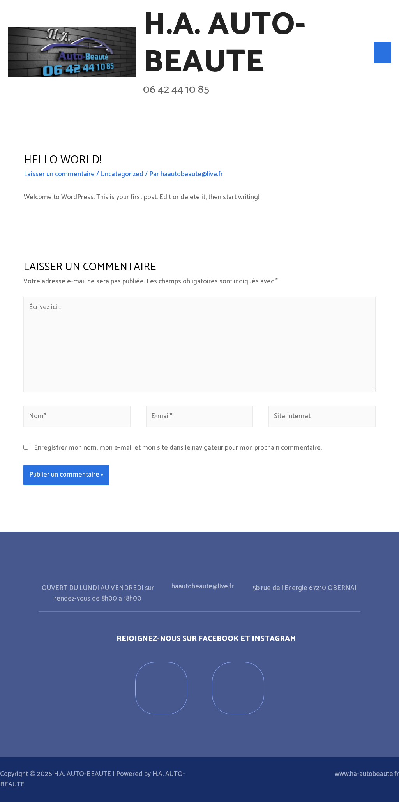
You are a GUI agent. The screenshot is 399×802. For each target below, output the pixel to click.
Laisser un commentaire (59, 174)
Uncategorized (122, 174)
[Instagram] (238, 688)
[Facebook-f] (161, 688)
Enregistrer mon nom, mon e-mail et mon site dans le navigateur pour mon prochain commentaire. (178, 447)
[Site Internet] (322, 418)
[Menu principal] (383, 52)
